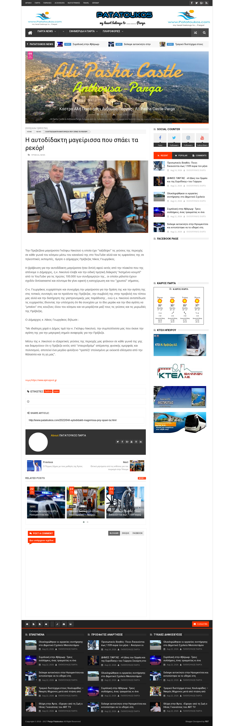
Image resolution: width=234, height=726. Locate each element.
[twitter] (118, 442)
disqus (125, 533)
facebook (137, 533)
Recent (164, 155)
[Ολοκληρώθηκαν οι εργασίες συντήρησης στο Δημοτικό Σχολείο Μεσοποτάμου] (60, 44)
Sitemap (95, 3)
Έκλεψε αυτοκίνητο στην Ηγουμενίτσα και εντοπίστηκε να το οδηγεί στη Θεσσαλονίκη (187, 227)
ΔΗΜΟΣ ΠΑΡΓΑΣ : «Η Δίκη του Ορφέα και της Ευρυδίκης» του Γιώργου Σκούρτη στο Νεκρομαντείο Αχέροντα (187, 181)
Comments (201, 155)
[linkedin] (141, 442)
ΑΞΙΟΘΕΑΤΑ (59, 3)
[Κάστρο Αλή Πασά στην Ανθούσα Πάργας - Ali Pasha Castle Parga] (117, 87)
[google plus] (127, 442)
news (67, 44)
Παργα (37, 3)
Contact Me (202, 624)
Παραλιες (47, 3)
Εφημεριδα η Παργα (82, 31)
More (141, 478)
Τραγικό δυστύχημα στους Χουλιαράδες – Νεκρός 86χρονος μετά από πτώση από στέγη (61, 691)
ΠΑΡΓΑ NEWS (45, 31)
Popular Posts (182, 156)
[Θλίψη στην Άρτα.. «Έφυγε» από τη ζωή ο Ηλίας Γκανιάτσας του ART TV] (30, 707)
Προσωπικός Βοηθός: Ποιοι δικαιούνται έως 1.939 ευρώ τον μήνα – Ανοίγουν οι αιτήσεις (187, 166)
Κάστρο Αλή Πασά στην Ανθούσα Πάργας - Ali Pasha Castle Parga (117, 109)
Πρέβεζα (35, 155)
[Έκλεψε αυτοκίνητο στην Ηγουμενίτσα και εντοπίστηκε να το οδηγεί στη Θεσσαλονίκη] (162, 44)
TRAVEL (86, 3)
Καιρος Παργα (180, 289)
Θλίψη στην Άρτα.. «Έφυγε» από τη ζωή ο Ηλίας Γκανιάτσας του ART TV (61, 705)
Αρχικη (28, 3)
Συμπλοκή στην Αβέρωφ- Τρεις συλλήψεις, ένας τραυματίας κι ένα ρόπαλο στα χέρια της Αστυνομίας (185, 212)
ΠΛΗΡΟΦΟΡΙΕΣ (111, 31)
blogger (114, 533)
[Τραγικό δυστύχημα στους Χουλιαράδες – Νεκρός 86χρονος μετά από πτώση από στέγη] (86, 502)
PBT (207, 721)
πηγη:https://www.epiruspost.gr (41, 380)
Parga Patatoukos (55, 721)
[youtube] (131, 442)
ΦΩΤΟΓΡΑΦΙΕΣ (74, 3)
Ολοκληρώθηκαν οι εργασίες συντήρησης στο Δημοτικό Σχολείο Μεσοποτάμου (186, 197)
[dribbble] (136, 442)
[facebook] (122, 442)
